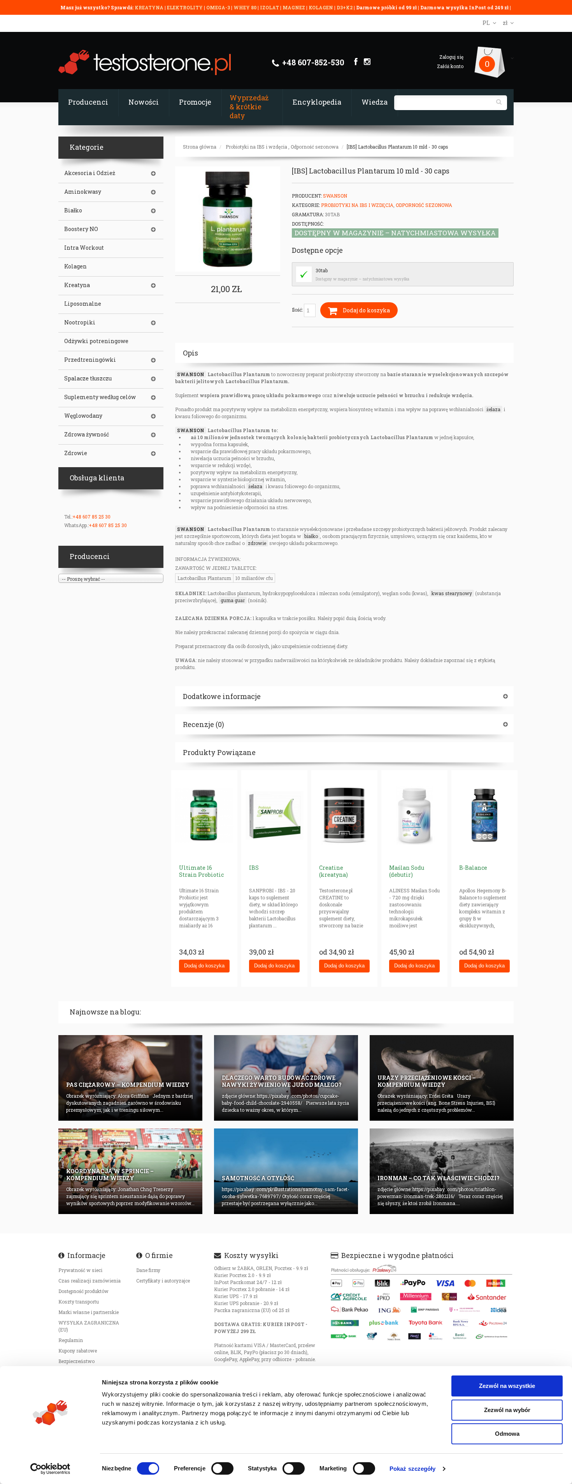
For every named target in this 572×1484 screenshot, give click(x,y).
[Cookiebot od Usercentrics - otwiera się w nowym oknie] (50, 1469)
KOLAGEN (321, 7)
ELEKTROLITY (185, 7)
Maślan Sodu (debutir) (406, 871)
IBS (254, 867)
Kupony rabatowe (77, 1350)
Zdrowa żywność (86, 434)
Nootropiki (79, 322)
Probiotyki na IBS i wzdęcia (256, 147)
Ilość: (298, 310)
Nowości (143, 102)
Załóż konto (450, 66)
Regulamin (70, 1340)
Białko (73, 210)
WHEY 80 (244, 7)
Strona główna (199, 147)
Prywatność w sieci (80, 1270)
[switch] (222, 1468)
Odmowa (507, 1433)
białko (311, 536)
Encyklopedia (317, 102)
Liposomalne (82, 304)
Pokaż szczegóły (413, 1468)
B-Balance (473, 867)
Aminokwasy (82, 192)
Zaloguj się (451, 57)
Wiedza (374, 102)
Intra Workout (84, 248)
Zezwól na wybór (507, 1410)
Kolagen (75, 266)
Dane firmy (148, 1270)
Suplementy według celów (100, 397)
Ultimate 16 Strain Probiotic (201, 871)
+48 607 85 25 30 (91, 516)
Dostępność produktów (83, 1291)
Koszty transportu (78, 1301)
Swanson (335, 196)
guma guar (233, 600)
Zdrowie (75, 453)
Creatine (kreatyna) (333, 871)
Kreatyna (77, 285)
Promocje (195, 102)
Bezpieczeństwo (76, 1361)
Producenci (88, 102)
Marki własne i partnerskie (88, 1312)
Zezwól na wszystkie (507, 1385)
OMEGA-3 (218, 7)
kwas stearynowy (452, 593)
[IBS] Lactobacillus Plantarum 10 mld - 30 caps (397, 147)
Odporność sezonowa (315, 147)
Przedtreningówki (90, 360)
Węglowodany (83, 416)
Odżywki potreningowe (96, 341)
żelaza (493, 409)
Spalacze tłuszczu (88, 378)
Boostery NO (81, 229)
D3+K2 (345, 7)
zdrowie (257, 543)
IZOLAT (270, 7)
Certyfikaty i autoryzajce (163, 1280)
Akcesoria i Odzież (89, 173)
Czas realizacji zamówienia (89, 1280)
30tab (322, 270)
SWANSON (190, 374)
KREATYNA (150, 7)
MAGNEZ (294, 7)
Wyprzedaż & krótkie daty (249, 106)
